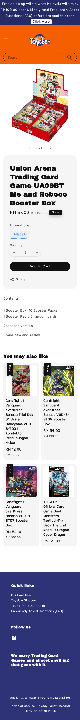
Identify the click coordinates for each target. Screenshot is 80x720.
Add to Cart (40, 266)
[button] (5, 40)
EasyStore (62, 697)
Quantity (16, 245)
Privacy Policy (47, 706)
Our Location (21, 595)
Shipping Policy (45, 710)
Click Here (41, 22)
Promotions (20, 225)
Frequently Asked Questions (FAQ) (37, 611)
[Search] (69, 57)
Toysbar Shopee (23, 600)
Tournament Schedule (28, 606)
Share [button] (21, 279)
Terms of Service (22, 706)
